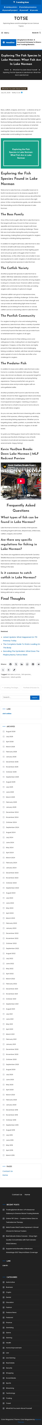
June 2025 (10, 792)
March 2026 (10, 747)
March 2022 (10, 979)
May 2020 (9, 1085)
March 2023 (10, 918)
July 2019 (9, 1135)
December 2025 (12, 762)
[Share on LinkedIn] (21, 664)
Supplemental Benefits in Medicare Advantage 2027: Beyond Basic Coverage (22, 1250)
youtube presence (28, 7)
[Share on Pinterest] (33, 664)
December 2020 (12, 1049)
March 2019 (10, 1155)
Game (8, 1333)
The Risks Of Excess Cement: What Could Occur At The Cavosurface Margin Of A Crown (32, 688)
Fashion (9, 1307)
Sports (8, 1383)
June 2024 (10, 842)
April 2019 (9, 1150)
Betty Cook (16, 93)
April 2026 (10, 741)
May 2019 (9, 1145)
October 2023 (11, 883)
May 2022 (9, 968)
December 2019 (12, 1110)
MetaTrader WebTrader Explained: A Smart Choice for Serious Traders (22, 1229)
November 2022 (12, 938)
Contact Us (8, 1171)
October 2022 (11, 943)
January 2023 (11, 928)
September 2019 (12, 1125)
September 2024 (12, 827)
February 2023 (11, 923)
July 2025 (9, 787)
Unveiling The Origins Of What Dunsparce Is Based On (12, 688)
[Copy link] (14, 670)
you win (35, 10)
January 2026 (11, 757)
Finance (9, 1322)
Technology (10, 1393)
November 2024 (12, 817)
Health (8, 1343)
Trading (9, 1398)
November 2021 (12, 994)
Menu (6, 33)
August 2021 (10, 1009)
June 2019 (9, 1140)
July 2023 (9, 898)
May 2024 (9, 847)
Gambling (10, 1327)
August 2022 (10, 953)
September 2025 (12, 777)
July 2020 (9, 1074)
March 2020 (10, 1095)
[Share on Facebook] (10, 664)
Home (5, 1175)
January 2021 (11, 1044)
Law (7, 1353)
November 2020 (12, 1054)
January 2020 (11, 1105)
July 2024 (9, 837)
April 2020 (10, 1090)
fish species (26, 674)
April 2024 (10, 852)
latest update (16, 677)
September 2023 (12, 888)
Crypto (8, 1292)
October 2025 (11, 772)
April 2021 (9, 1029)
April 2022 (10, 974)
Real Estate (10, 1363)
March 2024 (10, 858)
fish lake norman (14, 674)
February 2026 (11, 752)
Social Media (11, 1378)
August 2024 (11, 832)
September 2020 (12, 1064)
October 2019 (11, 1120)
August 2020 (10, 1069)
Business (9, 1287)
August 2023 (10, 893)
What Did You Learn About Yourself (14, 89)
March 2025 (10, 797)
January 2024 (11, 868)
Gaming (9, 1338)
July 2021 (9, 1014)
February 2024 (11, 863)
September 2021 (12, 1004)
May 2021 (9, 1024)
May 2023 (9, 908)
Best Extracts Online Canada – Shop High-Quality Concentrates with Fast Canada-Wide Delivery (22, 1240)
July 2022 (9, 958)
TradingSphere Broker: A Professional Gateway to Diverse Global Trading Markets (22, 1212)
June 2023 (10, 903)
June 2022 (10, 963)
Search (35, 33)
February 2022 (11, 984)
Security (9, 1368)
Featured (9, 1317)
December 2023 (12, 873)
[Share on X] (16, 664)
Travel (8, 1403)
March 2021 (10, 1034)
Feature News (11, 1312)
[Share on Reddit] (38, 664)
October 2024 (11, 822)
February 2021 (11, 1039)
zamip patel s (11, 7)
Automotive (10, 1282)
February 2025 (11, 802)
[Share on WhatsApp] (27, 664)
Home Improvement (13, 1348)
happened (5, 677)
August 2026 (10, 731)
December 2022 (12, 933)
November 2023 (12, 878)
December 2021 (12, 989)
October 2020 (11, 1059)
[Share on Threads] (8, 670)
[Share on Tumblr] (3, 670)
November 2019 (12, 1115)
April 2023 (10, 913)
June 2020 (10, 1079)
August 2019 (10, 1130)
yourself (24, 10)
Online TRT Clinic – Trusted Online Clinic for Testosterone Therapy (22, 1220)
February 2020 (11, 1100)
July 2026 (9, 736)
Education (10, 1302)
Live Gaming (10, 1358)
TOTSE (21, 19)
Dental (8, 1297)
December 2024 (12, 812)
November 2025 (12, 767)
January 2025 (11, 807)
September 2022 (12, 948)
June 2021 (9, 1019)
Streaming (10, 1388)
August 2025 (10, 782)
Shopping (9, 1373)
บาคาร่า (5, 1265)
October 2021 (11, 999)
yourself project (11, 10)
